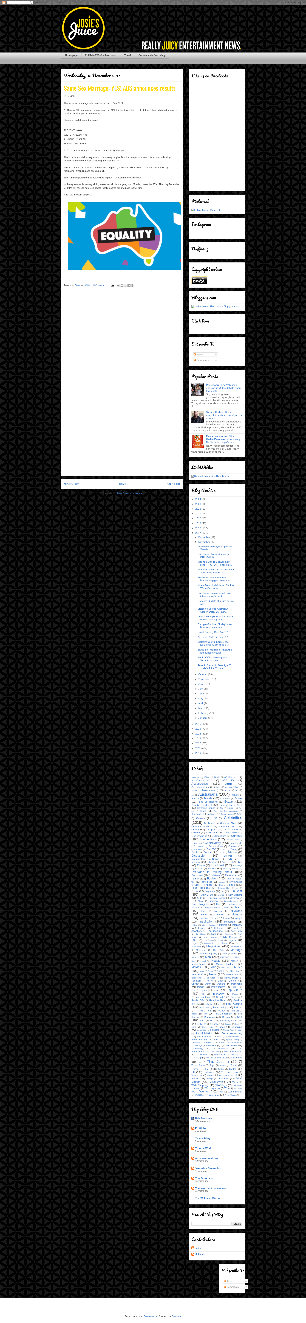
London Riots (210, 943)
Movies (196, 967)
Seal (237, 1024)
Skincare (214, 1030)
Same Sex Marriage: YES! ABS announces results (215, 651)
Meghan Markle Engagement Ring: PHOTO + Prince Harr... (215, 563)
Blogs (230, 808)
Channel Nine (228, 823)
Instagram (230, 921)
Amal (218, 787)
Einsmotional (227, 862)
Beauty (229, 801)
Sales (202, 1020)
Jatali (235, 928)
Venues (210, 1075)
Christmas (211, 832)
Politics (216, 990)
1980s (207, 777)
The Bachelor (219, 1048)
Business (196, 814)
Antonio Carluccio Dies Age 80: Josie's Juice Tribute (215, 667)
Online (232, 980)
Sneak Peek (228, 1030)
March (202, 708)
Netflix (220, 970)
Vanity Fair (196, 1075)
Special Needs (232, 1037)
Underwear (209, 1072)
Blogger (176, 1316)
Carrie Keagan (227, 814)
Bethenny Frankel (206, 808)
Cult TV (211, 849)
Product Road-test (200, 997)
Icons (215, 918)
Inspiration (206, 921)
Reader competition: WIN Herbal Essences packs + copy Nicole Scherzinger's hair (223, 439)
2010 (198, 753)
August (202, 684)
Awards (208, 798)
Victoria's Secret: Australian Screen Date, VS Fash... (213, 610)
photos (236, 987)
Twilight (221, 1069)
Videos (195, 1078)
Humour (237, 914)
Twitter (232, 1068)
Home (122, 484)
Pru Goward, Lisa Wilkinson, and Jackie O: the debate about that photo (223, 387)
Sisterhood (201, 1030)
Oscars (221, 983)
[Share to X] (125, 285)
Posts (199, 354)
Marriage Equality (208, 953)
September (204, 679)
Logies (194, 943)
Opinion (195, 984)
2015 (198, 728)
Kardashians (216, 930)
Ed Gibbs (200, 1128)
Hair (218, 904)
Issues (201, 928)
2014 (198, 733)
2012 (198, 743)
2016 (198, 723)
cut (224, 849)
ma (237, 943)
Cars (239, 814)
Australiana (207, 794)
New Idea (234, 971)
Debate (207, 852)
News (213, 974)
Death (194, 852)
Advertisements (200, 787)
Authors (235, 795)
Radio (233, 997)
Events (212, 868)
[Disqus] (122, 337)
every (235, 868)
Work (221, 1092)
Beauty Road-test (201, 805)
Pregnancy (218, 993)
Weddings (221, 1085)
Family (195, 878)
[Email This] (118, 285)
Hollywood (235, 911)
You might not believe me (210, 1188)
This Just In (218, 1061)
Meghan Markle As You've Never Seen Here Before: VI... (216, 571)
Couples (232, 846)
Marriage (236, 950)
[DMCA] (199, 283)
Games (221, 895)
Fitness (208, 884)
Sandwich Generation (208, 1168)
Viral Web (216, 1082)
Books (202, 810)
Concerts (196, 843)
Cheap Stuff (212, 829)
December (204, 537)
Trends (195, 1069)
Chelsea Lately (230, 829)
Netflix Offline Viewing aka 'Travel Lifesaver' (212, 659)
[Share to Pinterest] (132, 285)
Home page (71, 55)
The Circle (215, 1052)
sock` (219, 1037)
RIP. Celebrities (223, 1013)
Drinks (215, 858)
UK (193, 1072)
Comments (202, 360)
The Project (201, 1054)
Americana (208, 790)
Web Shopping (199, 1085)
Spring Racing (232, 1040)
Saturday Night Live (231, 1020)
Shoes (221, 1026)
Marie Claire (219, 950)
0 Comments (100, 285)
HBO (226, 907)
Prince (235, 994)
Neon (210, 971)
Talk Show (231, 1045)
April (201, 703)
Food (232, 884)
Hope (204, 914)
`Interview (195, 778)
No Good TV (212, 978)
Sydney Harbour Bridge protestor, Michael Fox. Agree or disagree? (224, 415)
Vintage (209, 1079)
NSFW (209, 981)
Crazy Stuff (196, 849)
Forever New (224, 888)
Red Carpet (234, 1003)
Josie (198, 1247)
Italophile (219, 928)
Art (236, 790)
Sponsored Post (199, 1039)
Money (234, 961)
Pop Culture (234, 990)
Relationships (220, 1007)
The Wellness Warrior (208, 1198)
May (201, 698)
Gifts (199, 898)
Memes (195, 957)
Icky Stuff (203, 918)
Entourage (237, 865)
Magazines (213, 946)
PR (202, 994)
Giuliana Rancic (216, 898)
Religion (238, 1007)
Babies (238, 798)
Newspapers (232, 974)
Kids (213, 933)
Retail (209, 1011)
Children (195, 832)
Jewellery (196, 930)
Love (225, 943)
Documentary (198, 859)
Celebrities (233, 817)
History (203, 911)
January (203, 717)
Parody (201, 987)
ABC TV (228, 780)
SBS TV (201, 1023)
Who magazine (212, 1088)
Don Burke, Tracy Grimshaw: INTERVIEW (214, 555)
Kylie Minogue (230, 937)
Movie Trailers (225, 964)
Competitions (208, 839)
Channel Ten (227, 826)
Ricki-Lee (235, 1011)
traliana (223, 1065)
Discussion (198, 855)
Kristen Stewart (210, 937)
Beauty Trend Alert (231, 805)
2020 (198, 518)
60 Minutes (230, 777)
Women (204, 1091)
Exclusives (197, 875)
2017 (198, 532)
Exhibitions (214, 875)
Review (221, 1010)
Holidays (217, 911)
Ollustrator (150, 1316)
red (219, 1004)
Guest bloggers (200, 904)
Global (200, 901)
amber (194, 790)
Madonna (196, 946)
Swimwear (211, 1045)
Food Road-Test (200, 887)
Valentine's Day (229, 1072)
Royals (226, 1017)
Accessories (199, 783)
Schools (216, 1024)
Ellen (239, 861)
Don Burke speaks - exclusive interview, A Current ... (214, 595)
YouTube (214, 1095)
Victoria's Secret (228, 1075)
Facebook (230, 875)
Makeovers (236, 946)
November (204, 541)
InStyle (194, 925)
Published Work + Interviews (101, 55)
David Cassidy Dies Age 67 (213, 632)
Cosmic (200, 846)
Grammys (213, 901)
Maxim (224, 954)
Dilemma (232, 852)
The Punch (220, 1054)
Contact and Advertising (151, 55)
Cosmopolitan (216, 846)
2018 (198, 528)
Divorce (228, 855)
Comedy (236, 835)
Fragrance (210, 891)
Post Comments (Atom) (129, 493)
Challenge (209, 823)
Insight (238, 918)
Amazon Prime (232, 787)
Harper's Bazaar (212, 908)
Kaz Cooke (201, 934)
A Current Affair (202, 780)
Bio (221, 808)
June (201, 693)
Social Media (203, 1033)
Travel (127, 55)
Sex (193, 1026)
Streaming (195, 1043)
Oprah (208, 984)
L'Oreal (195, 940)
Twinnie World (203, 1148)
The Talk (209, 1058)
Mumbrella (225, 967)
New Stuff (197, 974)
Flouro (222, 885)
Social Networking (232, 1033)
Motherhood (198, 964)
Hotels (220, 914)
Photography (218, 986)
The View (222, 1057)
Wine (227, 1088)
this (199, 1062)
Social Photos (204, 1036)
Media (234, 953)
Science (228, 1024)
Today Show (198, 1065)
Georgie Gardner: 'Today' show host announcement (215, 626)
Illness (226, 918)
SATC (212, 1020)
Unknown (200, 1254)
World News (200, 1095)
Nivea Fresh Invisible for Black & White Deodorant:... (216, 587)
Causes (200, 818)
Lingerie (232, 940)
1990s (217, 777)
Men (208, 957)
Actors (228, 783)
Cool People (236, 843)
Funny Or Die (206, 895)
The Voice (236, 1057)
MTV (213, 967)
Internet (223, 925)
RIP (205, 1013)
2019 (198, 523)
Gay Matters (235, 894)
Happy (195, 907)
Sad (239, 1017)
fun (222, 891)
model (203, 961)
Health (238, 907)
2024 (198, 499)
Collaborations (219, 836)
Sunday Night (235, 1042)
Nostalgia (196, 981)
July (200, 688)
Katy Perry (236, 931)
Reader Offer (198, 1000)
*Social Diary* (203, 1138)
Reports (199, 1011)
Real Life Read (217, 1000)
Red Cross (204, 1008)
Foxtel (194, 891)
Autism (195, 798)
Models (215, 960)
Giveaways (236, 897)
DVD (229, 858)
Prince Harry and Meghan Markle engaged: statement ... (216, 579)
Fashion (212, 878)
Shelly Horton (208, 1027)
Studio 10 (209, 1042)
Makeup (200, 950)
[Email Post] (112, 285)
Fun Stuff (236, 891)
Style (221, 1042)
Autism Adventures (206, 1158)
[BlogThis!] (122, 285)
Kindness (229, 934)
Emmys (201, 865)
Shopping (236, 1026)
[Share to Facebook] (129, 285)
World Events (235, 1092)
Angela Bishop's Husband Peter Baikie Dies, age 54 (215, 618)
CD (215, 818)
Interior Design (208, 925)
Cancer (210, 813)
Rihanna (195, 1014)
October (203, 674)
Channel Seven (200, 826)
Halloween (233, 904)
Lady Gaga (208, 940)
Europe (198, 868)
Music (238, 967)
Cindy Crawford (232, 833)
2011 (198, 748)
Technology (197, 1048)
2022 (198, 508)
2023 (198, 504)
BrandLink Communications (226, 811)
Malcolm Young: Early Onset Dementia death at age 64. (214, 643)
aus (193, 795)
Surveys (198, 1046)
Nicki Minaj (196, 978)
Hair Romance (203, 1118)
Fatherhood (206, 882)
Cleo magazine (199, 836)
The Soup (196, 1057)
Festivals (221, 882)
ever (225, 869)
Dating (233, 849)
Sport (216, 1039)
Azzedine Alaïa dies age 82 (213, 637)
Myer (202, 971)
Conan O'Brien (232, 840)
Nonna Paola (231, 978)
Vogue (235, 1082)
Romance (209, 1017)
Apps (227, 790)
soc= (240, 1030)
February (203, 713)
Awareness (225, 798)
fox (237, 888)
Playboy (203, 990)
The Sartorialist (204, 1178)
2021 (198, 513)
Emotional (217, 865)
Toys (212, 1065)
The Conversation (233, 1051)
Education (212, 862)
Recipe (208, 1004)
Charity (195, 829)
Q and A (220, 997)
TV (206, 1068)
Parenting (236, 983)
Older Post (173, 484)
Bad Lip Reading (208, 802)
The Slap (235, 1055)
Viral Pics (223, 1078)
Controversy (213, 843)
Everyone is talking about (211, 872)
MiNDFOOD (225, 957)
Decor (221, 852)
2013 (198, 738)
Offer (220, 981)
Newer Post (71, 484)
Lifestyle (220, 940)
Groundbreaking (231, 901)
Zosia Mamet (230, 1095)
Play (193, 990)
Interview (237, 924)
